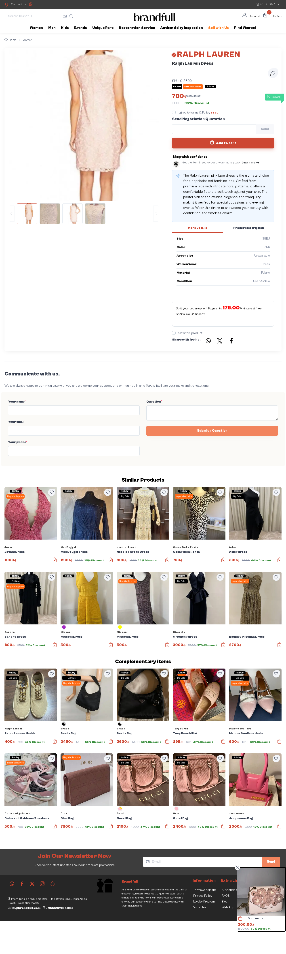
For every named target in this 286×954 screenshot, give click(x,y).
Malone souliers (240, 728)
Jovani (9, 547)
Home (13, 40)
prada (65, 728)
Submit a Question (212, 431)
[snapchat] (52, 884)
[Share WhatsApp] (31, 4)
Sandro (9, 632)
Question (154, 401)
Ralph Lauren (13, 728)
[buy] (239, 919)
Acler (233, 547)
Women (27, 40)
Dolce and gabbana (17, 813)
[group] (83, 213)
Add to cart (225, 143)
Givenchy (179, 632)
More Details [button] (197, 228)
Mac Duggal (68, 547)
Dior (64, 813)
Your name (17, 401)
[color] (63, 628)
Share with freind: (186, 339)
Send (271, 862)
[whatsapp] (12, 884)
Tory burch (180, 728)
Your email (16, 422)
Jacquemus (236, 813)
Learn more (250, 162)
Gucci (120, 813)
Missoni (66, 632)
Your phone (17, 442)
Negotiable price (15, 496)
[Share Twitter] (220, 341)
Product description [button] (248, 228)
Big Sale (125, 496)
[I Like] (51, 492)
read (215, 112)
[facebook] (22, 884)
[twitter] (32, 884)
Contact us (18, 4)
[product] (261, 892)
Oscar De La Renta (185, 547)
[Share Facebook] (231, 341)
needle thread (126, 547)
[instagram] (42, 884)
